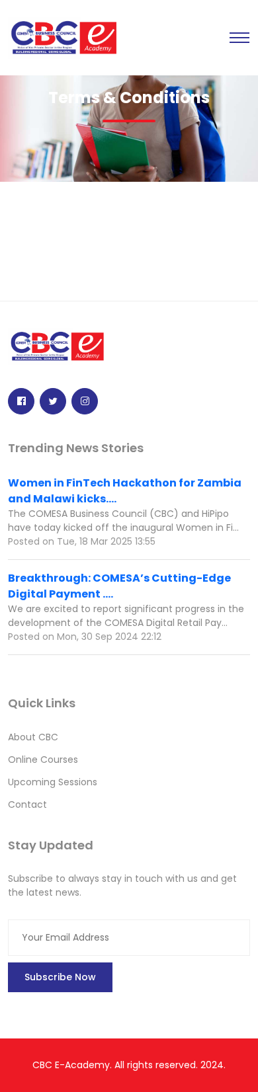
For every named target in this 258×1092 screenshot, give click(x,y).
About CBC (33, 737)
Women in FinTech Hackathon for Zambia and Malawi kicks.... (124, 490)
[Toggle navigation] (239, 37)
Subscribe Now (60, 977)
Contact (27, 804)
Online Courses (43, 759)
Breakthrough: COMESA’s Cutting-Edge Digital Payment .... (119, 586)
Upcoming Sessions (52, 782)
